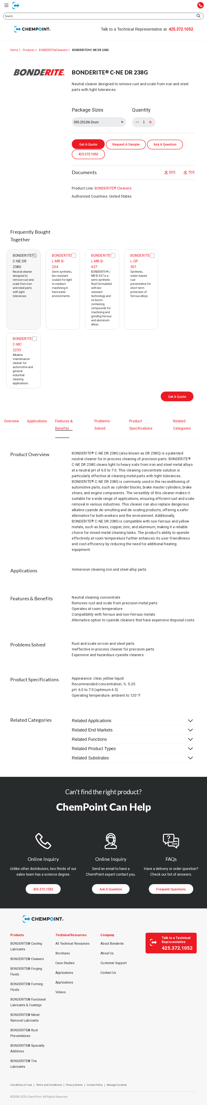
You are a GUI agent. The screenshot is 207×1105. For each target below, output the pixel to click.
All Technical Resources (72, 943)
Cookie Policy (94, 1084)
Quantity (141, 110)
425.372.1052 (181, 29)
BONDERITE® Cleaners (27, 959)
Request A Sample (126, 144)
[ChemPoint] (43, 923)
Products (29, 50)
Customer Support (113, 963)
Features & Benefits (64, 424)
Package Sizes (87, 110)
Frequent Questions (171, 889)
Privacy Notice (74, 1084)
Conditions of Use (21, 1084)
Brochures (62, 953)
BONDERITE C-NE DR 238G (23, 261)
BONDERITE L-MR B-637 (102, 261)
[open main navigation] (6, 5)
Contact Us (108, 973)
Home (14, 50)
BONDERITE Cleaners (53, 50)
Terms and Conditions (49, 1084)
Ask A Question (165, 144)
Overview (11, 421)
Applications (37, 421)
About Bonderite (112, 943)
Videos (60, 992)
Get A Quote (88, 144)
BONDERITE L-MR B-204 (63, 261)
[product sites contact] (200, 5)
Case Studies (65, 963)
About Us (107, 953)
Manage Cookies (117, 1084)
